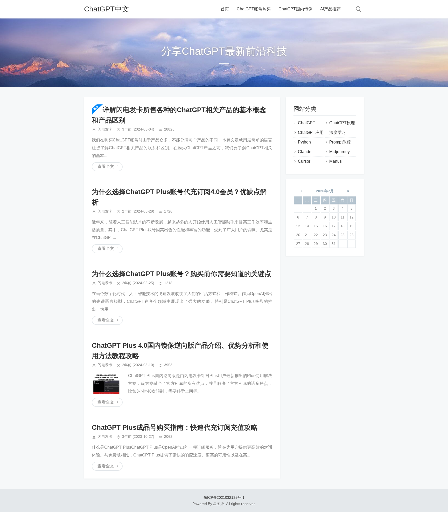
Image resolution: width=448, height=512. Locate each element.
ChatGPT (306, 123)
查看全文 (105, 166)
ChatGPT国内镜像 (295, 9)
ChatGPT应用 (311, 132)
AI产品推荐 (330, 9)
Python (304, 142)
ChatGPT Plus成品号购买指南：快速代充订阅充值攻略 (175, 427)
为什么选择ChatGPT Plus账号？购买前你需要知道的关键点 (181, 274)
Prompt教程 (340, 142)
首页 (225, 9)
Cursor (304, 161)
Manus (335, 161)
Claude (304, 151)
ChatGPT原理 (342, 123)
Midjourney (339, 151)
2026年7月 (325, 191)
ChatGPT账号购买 (254, 9)
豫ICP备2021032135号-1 (224, 497)
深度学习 (337, 132)
